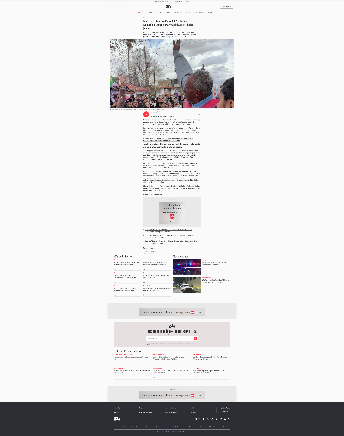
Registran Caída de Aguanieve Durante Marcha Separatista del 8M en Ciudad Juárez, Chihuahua (168, 139)
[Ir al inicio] (117, 419)
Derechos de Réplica (121, 427)
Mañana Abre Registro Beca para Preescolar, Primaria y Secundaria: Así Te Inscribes (210, 371)
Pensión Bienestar (159, 354)
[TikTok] (216, 419)
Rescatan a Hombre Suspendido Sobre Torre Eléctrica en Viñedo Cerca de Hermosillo (210, 358)
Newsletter (224, 411)
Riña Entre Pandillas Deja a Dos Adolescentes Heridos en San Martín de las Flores (216, 281)
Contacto (225, 427)
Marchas (146, 272)
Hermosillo (197, 354)
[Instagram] (212, 419)
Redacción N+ (156, 111)
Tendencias (197, 368)
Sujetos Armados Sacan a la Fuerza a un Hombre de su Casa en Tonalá (214, 263)
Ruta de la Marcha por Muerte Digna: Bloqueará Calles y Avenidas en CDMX (125, 276)
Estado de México (170, 408)
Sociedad (151, 12)
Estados (187, 12)
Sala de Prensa (190, 427)
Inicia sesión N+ (226, 6)
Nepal (141, 408)
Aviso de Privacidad (180, 343)
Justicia (146, 259)
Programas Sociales (171, 412)
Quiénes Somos (225, 408)
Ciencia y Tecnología (145, 412)
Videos (168, 12)
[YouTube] (221, 419)
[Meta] (203, 419)
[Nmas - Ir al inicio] (168, 6)
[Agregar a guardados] (195, 114)
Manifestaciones (120, 259)
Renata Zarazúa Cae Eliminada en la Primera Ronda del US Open (132, 358)
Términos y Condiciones (161, 427)
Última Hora (117, 408)
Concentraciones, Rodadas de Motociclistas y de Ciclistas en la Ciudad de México (127, 263)
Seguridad (117, 412)
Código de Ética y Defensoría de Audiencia (141, 427)
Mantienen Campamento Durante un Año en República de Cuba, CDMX (157, 289)
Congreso (117, 272)
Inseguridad (206, 259)
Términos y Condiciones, (170, 343)
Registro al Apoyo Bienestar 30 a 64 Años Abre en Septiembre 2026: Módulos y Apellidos (168, 358)
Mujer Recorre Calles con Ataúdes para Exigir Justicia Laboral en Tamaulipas (155, 263)
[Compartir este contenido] (199, 114)
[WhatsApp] (225, 419)
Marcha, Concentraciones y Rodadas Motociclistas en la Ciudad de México (125, 289)
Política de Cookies (213, 427)
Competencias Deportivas (123, 354)
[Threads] (229, 419)
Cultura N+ (201, 427)
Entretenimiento (199, 12)
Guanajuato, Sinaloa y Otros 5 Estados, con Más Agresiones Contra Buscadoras (171, 371)
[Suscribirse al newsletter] (195, 338)
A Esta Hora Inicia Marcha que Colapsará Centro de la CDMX (156, 276)
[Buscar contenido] (112, 6)
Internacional (177, 12)
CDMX (160, 12)
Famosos (193, 412)
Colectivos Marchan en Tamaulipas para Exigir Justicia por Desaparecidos (132, 371)
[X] (208, 419)
